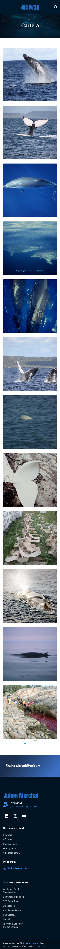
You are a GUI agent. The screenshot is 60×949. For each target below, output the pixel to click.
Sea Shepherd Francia (13, 897)
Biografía (7, 835)
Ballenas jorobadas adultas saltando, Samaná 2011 (26, 376)
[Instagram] (15, 816)
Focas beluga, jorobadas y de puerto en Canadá (29, 492)
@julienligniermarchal (15, 868)
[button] (55, 7)
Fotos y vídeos (10, 848)
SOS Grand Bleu (10, 901)
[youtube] (24, 816)
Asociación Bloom (12, 910)
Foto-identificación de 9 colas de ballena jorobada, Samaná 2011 (30, 144)
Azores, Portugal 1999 (29, 265)
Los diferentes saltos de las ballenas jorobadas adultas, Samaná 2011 (30, 86)
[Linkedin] (6, 816)
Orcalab (6, 919)
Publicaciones (10, 844)
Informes (7, 839)
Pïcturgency (39, 946)
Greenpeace (9, 906)
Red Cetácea (9, 915)
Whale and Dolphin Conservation (12, 891)
